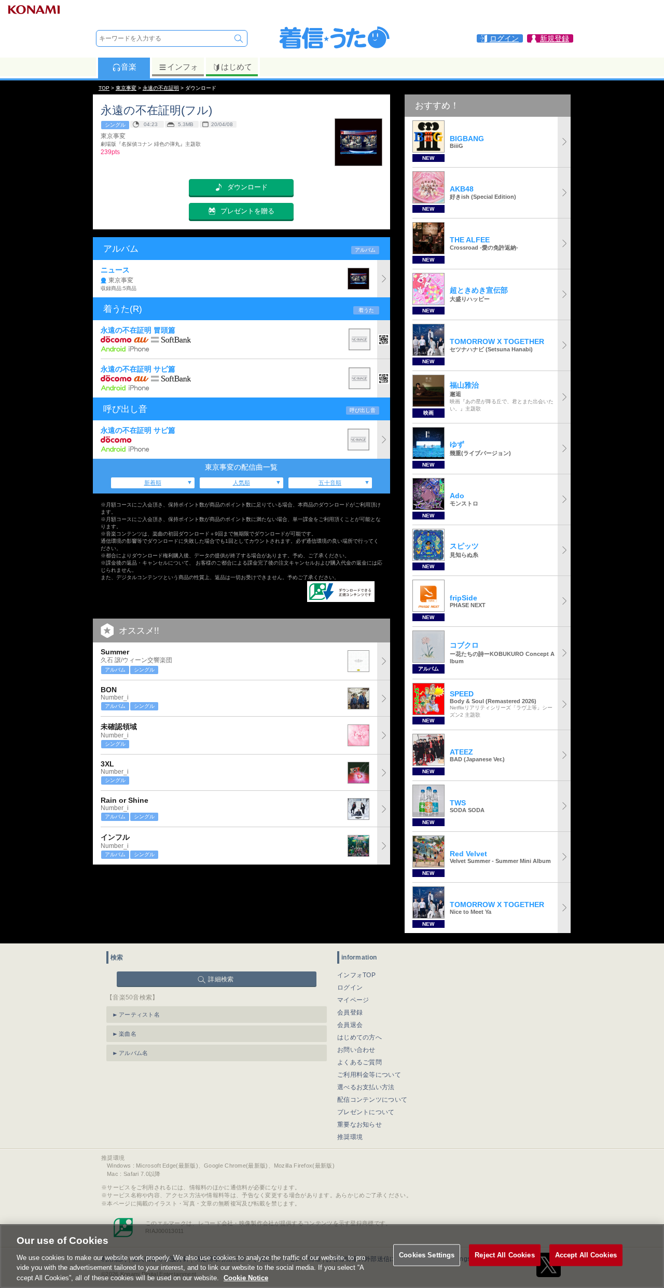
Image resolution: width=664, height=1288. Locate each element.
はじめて (236, 66)
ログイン (350, 987)
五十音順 (330, 482)
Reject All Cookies (504, 1255)
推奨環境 (350, 1137)
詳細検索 (220, 979)
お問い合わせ (356, 1049)
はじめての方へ (359, 1037)
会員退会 (350, 1025)
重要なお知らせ (359, 1124)
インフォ (182, 66)
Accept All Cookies (586, 1255)
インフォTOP (356, 975)
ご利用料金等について (369, 1074)
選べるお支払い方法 (366, 1087)
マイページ (353, 1000)
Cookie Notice (246, 1277)
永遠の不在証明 (161, 88)
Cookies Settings (426, 1255)
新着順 (152, 482)
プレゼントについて (366, 1112)
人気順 (241, 482)
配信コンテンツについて (372, 1099)
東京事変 (126, 88)
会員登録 (350, 1012)
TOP (104, 88)
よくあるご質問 (359, 1062)
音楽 (128, 66)
